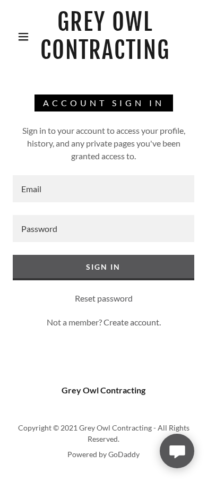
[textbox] (103, 188)
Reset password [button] (104, 298)
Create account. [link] (132, 322)
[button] (23, 36)
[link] (105, 36)
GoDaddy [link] (124, 454)
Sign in (103, 266)
